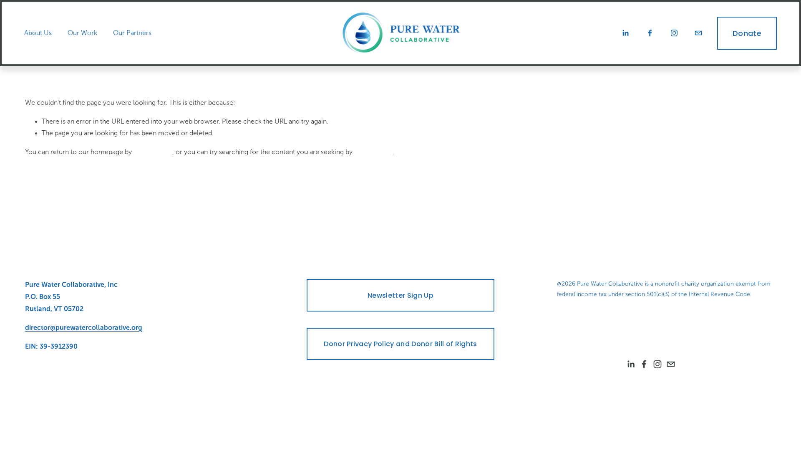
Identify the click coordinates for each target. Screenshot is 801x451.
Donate (747, 33)
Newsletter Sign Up (400, 295)
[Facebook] (650, 33)
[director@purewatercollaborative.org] (698, 33)
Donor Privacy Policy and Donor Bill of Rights (400, 344)
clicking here (153, 151)
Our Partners (132, 32)
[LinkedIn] (625, 33)
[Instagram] (674, 33)
